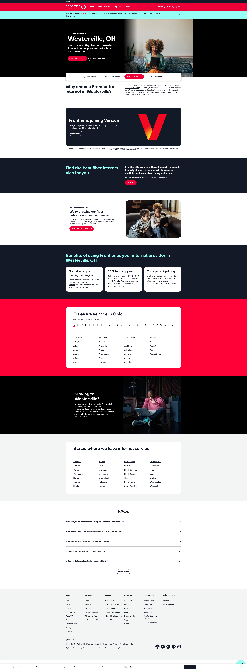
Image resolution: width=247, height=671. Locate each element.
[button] (179, 14)
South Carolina (130, 486)
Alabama (77, 462)
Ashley (127, 358)
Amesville (103, 346)
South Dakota (155, 462)
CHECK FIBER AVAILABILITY (81, 229)
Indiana (102, 462)
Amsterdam (104, 354)
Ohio (126, 478)
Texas (152, 470)
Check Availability (77, 59)
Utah (152, 474)
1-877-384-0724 (98, 59)
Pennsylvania (129, 482)
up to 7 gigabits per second (135, 90)
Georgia (76, 482)
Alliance (76, 358)
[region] (123, 667)
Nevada (102, 486)
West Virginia (155, 482)
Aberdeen (77, 338)
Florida (76, 478)
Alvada (76, 362)
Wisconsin (154, 486)
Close (189, 667)
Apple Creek (129, 338)
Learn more (70, 16)
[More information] (159, 13)
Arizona (76, 466)
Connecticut (78, 474)
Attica (152, 342)
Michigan (103, 470)
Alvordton (103, 338)
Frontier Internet (132, 88)
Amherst (102, 350)
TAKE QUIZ (131, 183)
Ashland (127, 354)
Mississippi (104, 478)
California (77, 470)
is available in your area (140, 95)
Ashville (127, 362)
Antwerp (102, 362)
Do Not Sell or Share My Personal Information (118, 648)
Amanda (102, 342)
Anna (101, 358)
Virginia (153, 478)
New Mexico (129, 462)
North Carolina (130, 470)
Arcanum (128, 342)
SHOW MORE (123, 572)
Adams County (156, 354)
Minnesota (103, 474)
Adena (76, 346)
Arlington (128, 350)
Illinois (76, 486)
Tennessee (154, 466)
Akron (75, 350)
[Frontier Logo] (76, 7)
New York (128, 466)
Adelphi (76, 342)
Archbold (128, 346)
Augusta (153, 346)
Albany (76, 354)
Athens (153, 338)
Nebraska (103, 482)
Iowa (101, 466)
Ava (151, 350)
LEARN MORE (75, 133)
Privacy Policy (128, 667)
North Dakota (130, 474)
